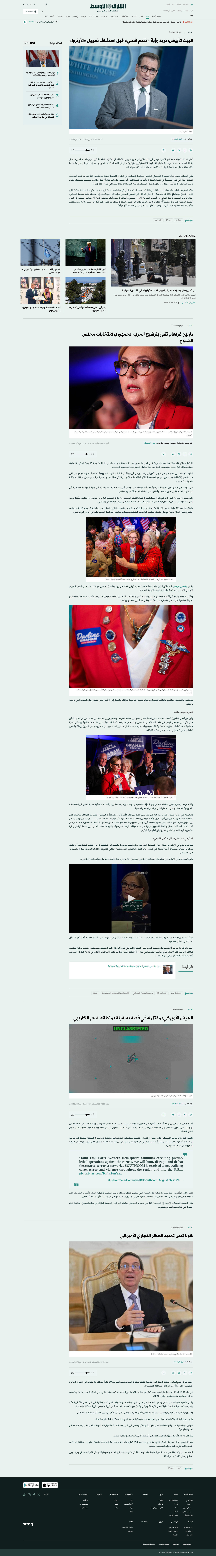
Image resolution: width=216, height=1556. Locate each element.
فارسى (168, 4)
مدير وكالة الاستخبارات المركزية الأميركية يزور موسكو (42, 96)
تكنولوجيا (104, 17)
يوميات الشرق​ (93, 17)
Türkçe (178, 4)
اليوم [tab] (32, 43)
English (185, 4)
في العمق (75, 17)
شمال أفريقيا (186, 1508)
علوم (116, 1504)
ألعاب (52, 17)
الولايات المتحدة (173, 1500)
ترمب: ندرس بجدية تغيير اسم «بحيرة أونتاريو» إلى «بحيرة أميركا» (40, 74)
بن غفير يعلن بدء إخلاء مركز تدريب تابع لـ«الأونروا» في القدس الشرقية (159, 290)
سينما (131, 1508)
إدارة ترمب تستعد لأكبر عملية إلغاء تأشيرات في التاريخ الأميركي (41, 115)
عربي (192, 4)
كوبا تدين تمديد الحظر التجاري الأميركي (156, 1236)
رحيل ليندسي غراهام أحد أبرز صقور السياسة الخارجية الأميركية (134, 966)
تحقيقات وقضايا (173, 1531)
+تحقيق (175, 1535)
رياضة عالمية (189, 1535)
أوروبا (176, 1504)
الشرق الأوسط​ (156, 17)
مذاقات (85, 1500)
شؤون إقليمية (189, 1515)
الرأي (141, 17)
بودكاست (60, 17)
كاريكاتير (160, 1504)
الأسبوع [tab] (26, 43)
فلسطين (158, 220)
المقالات (161, 1500)
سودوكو (130, 1531)
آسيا (176, 1508)
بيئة (117, 1508)
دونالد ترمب (176, 993)
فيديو (68, 17)
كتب (131, 1500)
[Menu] (191, 16)
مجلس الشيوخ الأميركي (143, 993)
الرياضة (84, 17)
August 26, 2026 (169, 1180)
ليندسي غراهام (180, 586)
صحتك (116, 1500)
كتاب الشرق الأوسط (156, 1508)
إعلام (131, 1512)
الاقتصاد (134, 17)
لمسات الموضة (84, 1508)
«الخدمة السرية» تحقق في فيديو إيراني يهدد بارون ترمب (41, 106)
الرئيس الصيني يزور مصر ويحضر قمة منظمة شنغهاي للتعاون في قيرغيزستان (151, 22)
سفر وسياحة (84, 1504)
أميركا (169, 220)
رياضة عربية (189, 1531)
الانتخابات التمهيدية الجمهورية (115, 993)
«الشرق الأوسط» (178, 139)
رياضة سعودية (188, 1528)
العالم (147, 17)
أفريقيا (176, 1512)
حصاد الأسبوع (173, 1528)
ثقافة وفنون (124, 17)
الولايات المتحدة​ (175, 32)
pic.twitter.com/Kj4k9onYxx (100, 1173)
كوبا (179, 1468)
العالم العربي (189, 1500)
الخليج (188, 1504)
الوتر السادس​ (128, 1504)
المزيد (45, 17)
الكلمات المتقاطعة (127, 1528)
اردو (173, 4)
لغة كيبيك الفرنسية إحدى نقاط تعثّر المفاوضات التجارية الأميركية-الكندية (41, 85)
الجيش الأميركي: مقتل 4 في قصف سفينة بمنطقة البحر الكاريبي (133, 1018)
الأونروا (178, 220)
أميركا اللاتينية (174, 1515)
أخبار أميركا (162, 993)
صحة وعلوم (114, 17)
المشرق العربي (186, 1512)
